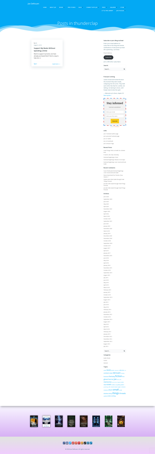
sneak (120, 390)
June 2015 (106, 280)
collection (121, 370)
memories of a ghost (116, 382)
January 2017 (107, 253)
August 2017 (107, 248)
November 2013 (108, 314)
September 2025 (108, 199)
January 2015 (107, 292)
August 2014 (107, 300)
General (106, 363)
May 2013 (106, 324)
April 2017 (106, 250)
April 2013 (106, 326)
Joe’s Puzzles (120, 10)
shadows (106, 390)
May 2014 (106, 307)
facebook (106, 376)
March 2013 (107, 329)
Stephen (106, 179)
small (116, 389)
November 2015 (108, 268)
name (122, 382)
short (110, 390)
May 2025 (106, 204)
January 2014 (107, 312)
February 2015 (107, 290)
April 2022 (106, 214)
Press (103, 7)
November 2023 (108, 209)
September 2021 (108, 221)
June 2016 (106, 258)
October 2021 (107, 219)
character (116, 370)
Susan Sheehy (107, 171)
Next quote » (107, 95)
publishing (106, 387)
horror (111, 379)
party (118, 384)
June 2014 (106, 304)
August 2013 (107, 322)
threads (122, 393)
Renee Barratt (107, 175)
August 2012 (107, 344)
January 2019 (107, 233)
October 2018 (107, 241)
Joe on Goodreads (108, 141)
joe (115, 379)
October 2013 (107, 317)
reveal (112, 387)
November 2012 (108, 339)
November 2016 (108, 255)
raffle (109, 387)
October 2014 (107, 295)
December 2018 (108, 236)
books (112, 370)
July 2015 (106, 277)
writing (113, 396)
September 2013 (108, 319)
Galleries (113, 7)
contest (106, 373)
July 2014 (106, 302)
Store (122, 7)
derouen (117, 372)
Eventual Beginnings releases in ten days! (114, 159)
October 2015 (107, 270)
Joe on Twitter (107, 138)
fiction (118, 376)
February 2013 (107, 331)
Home (45, 7)
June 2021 (106, 223)
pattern (122, 384)
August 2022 (107, 211)
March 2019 (107, 231)
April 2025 (106, 206)
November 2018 (108, 238)
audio (105, 370)
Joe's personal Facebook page (111, 136)
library (118, 379)
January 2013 (107, 334)
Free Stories (71, 7)
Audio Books (107, 358)
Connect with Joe (91, 7)
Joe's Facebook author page (111, 134)
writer (109, 396)
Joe (36, 43)
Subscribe (108, 57)
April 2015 (106, 285)
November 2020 (108, 228)
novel (108, 384)
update (105, 396)
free (123, 376)
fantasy (112, 376)
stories (106, 393)
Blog (80, 7)
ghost (106, 379)
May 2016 (106, 260)
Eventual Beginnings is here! (111, 157)
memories (108, 382)
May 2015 (106, 282)
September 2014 (108, 297)
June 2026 (106, 196)
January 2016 (107, 265)
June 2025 (106, 201)
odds (116, 384)
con (125, 370)
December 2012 (108, 336)
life (120, 379)
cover (111, 373)
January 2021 (107, 226)
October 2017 (107, 245)
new (105, 385)
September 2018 (108, 243)
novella (113, 384)
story (110, 393)
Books (61, 7)
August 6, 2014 (38, 45)
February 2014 (107, 309)
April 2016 (106, 263)
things (115, 393)
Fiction (105, 360)
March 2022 (107, 216)
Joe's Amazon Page (109, 143)
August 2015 (107, 275)
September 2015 (108, 272)
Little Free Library (107, 10)
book (109, 370)
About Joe (53, 7)
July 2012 (106, 346)
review (115, 387)
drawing (122, 373)
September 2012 (108, 341)
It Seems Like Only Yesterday (111, 155)
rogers (119, 387)
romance (123, 387)
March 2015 (107, 287)
